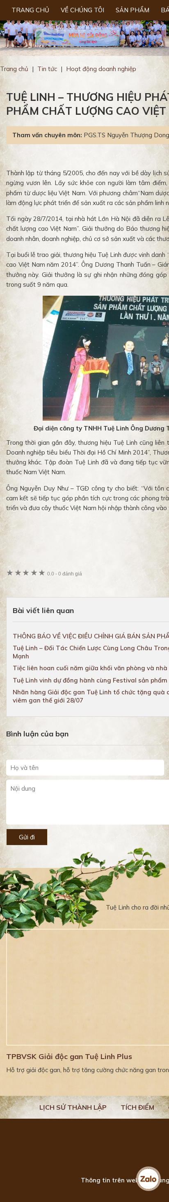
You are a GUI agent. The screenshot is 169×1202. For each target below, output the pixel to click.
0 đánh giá (64, 573)
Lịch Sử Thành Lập (73, 1107)
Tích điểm (137, 1107)
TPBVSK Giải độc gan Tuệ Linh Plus (69, 1056)
